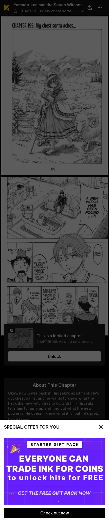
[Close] (101, 427)
